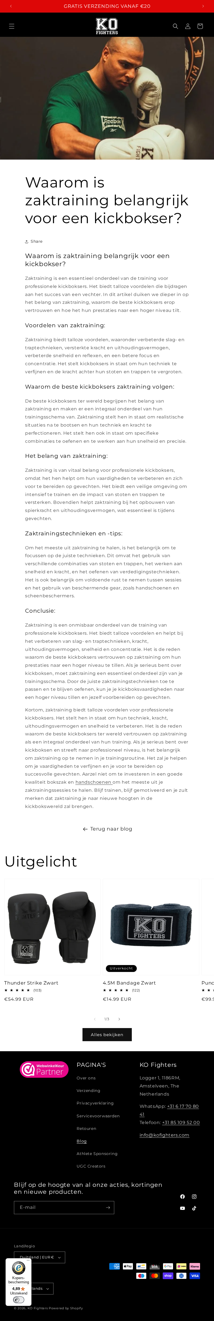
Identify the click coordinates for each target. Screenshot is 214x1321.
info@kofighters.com (164, 1135)
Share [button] (37, 241)
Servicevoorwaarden (98, 1115)
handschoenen (94, 782)
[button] (12, 26)
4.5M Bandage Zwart (129, 983)
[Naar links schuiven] (95, 1019)
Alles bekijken (107, 1034)
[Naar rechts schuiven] (119, 1019)
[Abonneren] (108, 1207)
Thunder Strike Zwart (31, 983)
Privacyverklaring (95, 1103)
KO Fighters (38, 1308)
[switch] (18, 1299)
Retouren (86, 1128)
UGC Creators (91, 1166)
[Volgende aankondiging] (203, 6)
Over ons (86, 1078)
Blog (82, 1141)
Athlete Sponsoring (97, 1153)
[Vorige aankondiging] (11, 6)
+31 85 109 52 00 (181, 1122)
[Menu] (28, 1261)
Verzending (88, 1090)
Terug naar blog (111, 829)
